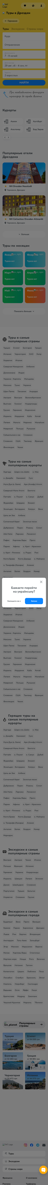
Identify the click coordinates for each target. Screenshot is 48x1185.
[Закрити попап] (41, 582)
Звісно (34, 601)
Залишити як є (14, 601)
